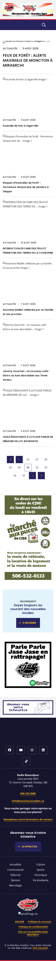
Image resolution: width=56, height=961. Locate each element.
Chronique (40, 875)
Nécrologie (15, 885)
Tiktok (26, 761)
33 (45, 467)
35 (23, 475)
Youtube (21, 750)
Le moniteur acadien (16, 24)
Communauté (15, 869)
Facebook (10, 750)
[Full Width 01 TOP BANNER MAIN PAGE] (28, 15)
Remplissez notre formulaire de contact (28, 819)
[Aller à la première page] (10, 459)
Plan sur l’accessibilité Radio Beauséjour (33, 933)
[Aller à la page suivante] (32, 475)
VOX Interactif (40, 948)
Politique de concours (39, 921)
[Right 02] (28, 687)
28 (45, 459)
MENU (51, 25)
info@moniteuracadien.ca (28, 801)
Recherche (44, 25)
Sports (40, 869)
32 (36, 467)
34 (14, 475)
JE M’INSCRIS (29, 846)
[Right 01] (28, 579)
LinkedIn (43, 750)
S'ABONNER (29, 623)
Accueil (28, 736)
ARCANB (19, 921)
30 (19, 467)
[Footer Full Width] (28, 713)
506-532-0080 (28, 793)
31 (28, 467)
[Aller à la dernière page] (41, 475)
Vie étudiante (40, 880)
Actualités (15, 864)
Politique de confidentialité (33, 926)
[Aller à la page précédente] (19, 459)
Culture (40, 864)
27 (36, 459)
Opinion (15, 880)
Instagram (32, 750)
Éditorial (15, 875)
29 (10, 467)
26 (28, 459)
